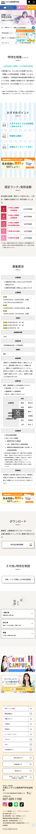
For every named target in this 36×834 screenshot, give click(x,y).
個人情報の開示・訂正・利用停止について (14, 816)
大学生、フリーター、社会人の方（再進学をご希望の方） (18, 777)
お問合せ (32, 7)
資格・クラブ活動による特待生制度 (18, 579)
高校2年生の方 (18, 758)
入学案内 (7, 724)
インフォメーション (10, 734)
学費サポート (8, 27)
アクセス (29, 3)
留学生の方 (18, 771)
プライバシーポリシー (24, 811)
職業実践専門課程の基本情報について (13, 818)
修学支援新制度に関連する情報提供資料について (16, 823)
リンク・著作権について (9, 811)
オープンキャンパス (10, 7)
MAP (30, 793)
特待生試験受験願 (16, 544)
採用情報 (5, 825)
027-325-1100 (12, 799)
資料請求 (23, 7)
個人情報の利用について (9, 813)
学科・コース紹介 (10, 708)
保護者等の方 (18, 764)
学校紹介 (7, 729)
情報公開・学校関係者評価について (12, 820)
